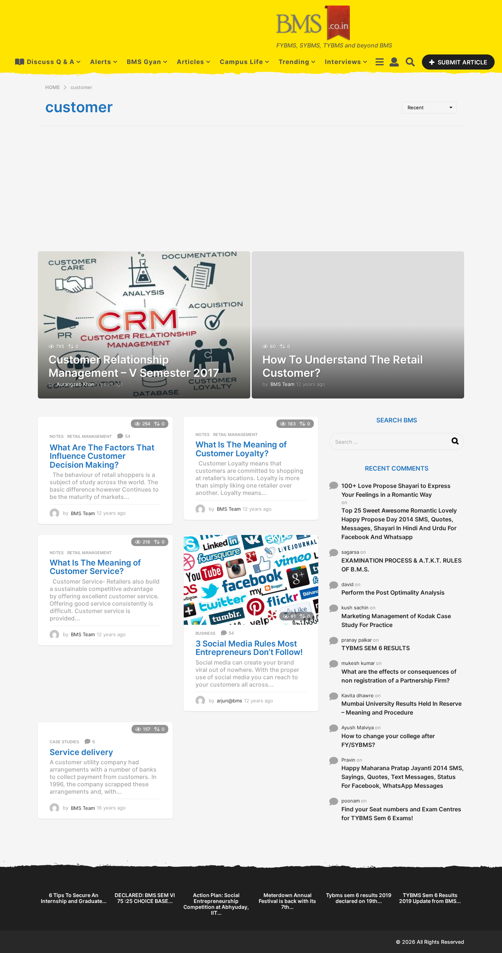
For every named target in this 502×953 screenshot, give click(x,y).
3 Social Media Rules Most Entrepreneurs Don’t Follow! (249, 648)
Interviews (343, 61)
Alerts (100, 61)
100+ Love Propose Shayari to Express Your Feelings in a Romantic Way (396, 490)
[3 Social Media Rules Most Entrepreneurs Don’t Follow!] (251, 580)
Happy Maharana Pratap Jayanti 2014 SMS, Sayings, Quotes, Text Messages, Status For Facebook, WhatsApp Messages (402, 776)
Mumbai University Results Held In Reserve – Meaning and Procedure (401, 708)
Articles (190, 61)
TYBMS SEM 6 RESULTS (375, 648)
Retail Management (89, 436)
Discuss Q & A (51, 61)
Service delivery (81, 752)
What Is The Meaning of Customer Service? (95, 567)
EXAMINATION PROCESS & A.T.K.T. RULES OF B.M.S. (401, 565)
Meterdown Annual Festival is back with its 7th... (287, 901)
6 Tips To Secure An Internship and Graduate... (74, 898)
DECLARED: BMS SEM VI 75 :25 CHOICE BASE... (145, 898)
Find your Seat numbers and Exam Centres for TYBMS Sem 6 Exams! (401, 813)
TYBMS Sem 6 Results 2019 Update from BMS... (430, 898)
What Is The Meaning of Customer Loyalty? (241, 449)
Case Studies (64, 742)
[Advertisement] (251, 188)
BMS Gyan (144, 61)
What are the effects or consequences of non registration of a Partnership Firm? (398, 676)
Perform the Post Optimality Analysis (393, 592)
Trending (294, 61)
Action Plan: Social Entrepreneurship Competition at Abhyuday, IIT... (216, 904)
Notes (57, 436)
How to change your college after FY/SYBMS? (388, 740)
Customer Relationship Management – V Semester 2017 (134, 366)
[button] (379, 61)
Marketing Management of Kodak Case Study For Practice (396, 620)
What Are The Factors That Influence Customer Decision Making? (102, 456)
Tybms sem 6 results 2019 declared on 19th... (358, 898)
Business (205, 633)
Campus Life (241, 61)
